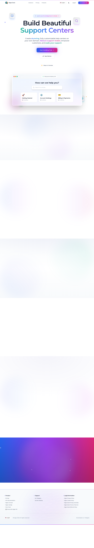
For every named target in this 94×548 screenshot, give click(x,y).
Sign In (56, 466)
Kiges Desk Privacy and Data (71, 502)
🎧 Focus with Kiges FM (11, 509)
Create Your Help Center (13, 345)
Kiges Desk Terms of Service (71, 505)
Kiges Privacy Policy (69, 498)
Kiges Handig (8, 505)
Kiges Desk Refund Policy (70, 507)
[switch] (69, 3)
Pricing (37, 2)
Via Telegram (38, 498)
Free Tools (8, 507)
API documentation (10, 500)
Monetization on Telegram (82, 517)
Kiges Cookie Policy (69, 500)
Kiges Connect (9, 502)
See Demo (48, 56)
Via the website (39, 500)
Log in (74, 2)
